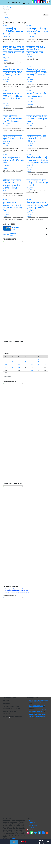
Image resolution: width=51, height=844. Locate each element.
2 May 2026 (6, 213)
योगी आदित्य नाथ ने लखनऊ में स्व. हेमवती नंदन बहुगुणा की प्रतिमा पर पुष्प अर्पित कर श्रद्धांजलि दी (37, 206)
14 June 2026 (6, 143)
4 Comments (6, 83)
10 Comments (6, 147)
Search (4, 12)
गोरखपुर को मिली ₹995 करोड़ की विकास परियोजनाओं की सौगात (35, 49)
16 (45, 364)
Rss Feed (31, 827)
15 (38, 364)
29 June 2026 (6, 123)
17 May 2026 (29, 188)
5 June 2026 (6, 165)
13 (25, 364)
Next (8, 222)
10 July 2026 (6, 104)
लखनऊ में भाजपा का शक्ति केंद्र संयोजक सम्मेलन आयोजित (36, 96)
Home (20, 2)
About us (25, 2)
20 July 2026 (6, 79)
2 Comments (6, 60)
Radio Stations (33, 825)
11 (12, 364)
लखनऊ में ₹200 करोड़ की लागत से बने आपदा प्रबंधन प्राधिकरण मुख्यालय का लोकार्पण (13, 73)
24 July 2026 (29, 54)
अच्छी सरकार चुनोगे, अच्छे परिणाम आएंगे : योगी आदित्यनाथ (36, 138)
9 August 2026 (30, 36)
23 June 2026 (30, 123)
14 (32, 364)
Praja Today (6, 38)
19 (19, 367)
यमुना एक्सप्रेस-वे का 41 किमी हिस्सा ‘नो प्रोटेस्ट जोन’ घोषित (13, 160)
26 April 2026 (29, 213)
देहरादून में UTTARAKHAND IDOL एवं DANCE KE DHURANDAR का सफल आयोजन (37, 716)
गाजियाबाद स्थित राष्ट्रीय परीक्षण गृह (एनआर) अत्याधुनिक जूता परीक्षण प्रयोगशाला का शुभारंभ (12, 184)
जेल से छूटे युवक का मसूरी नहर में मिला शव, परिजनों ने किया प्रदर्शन (13, 138)
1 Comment (29, 83)
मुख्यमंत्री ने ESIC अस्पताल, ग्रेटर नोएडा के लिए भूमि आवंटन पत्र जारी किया (12, 206)
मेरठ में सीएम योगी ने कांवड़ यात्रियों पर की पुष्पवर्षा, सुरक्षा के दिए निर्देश (37, 31)
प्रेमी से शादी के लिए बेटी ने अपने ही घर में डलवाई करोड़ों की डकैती (37, 183)
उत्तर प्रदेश (5, 25)
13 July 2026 (29, 79)
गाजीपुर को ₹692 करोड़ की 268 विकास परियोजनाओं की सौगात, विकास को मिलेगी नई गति (13, 51)
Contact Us (32, 822)
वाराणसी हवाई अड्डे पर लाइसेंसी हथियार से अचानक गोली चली (13, 31)
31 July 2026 (6, 57)
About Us (31, 820)
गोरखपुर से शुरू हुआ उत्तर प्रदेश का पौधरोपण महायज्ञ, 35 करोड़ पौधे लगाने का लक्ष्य (36, 73)
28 (32, 370)
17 (6, 367)
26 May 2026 (29, 168)
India (14, 229)
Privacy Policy (33, 824)
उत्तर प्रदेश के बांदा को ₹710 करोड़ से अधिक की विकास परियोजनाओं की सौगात (12, 97)
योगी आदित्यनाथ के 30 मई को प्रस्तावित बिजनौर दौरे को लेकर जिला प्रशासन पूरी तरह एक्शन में (37, 161)
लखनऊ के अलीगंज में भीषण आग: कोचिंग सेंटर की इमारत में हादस (36, 118)
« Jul (24, 379)
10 (6, 364)
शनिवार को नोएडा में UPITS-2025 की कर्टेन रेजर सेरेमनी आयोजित (12, 118)
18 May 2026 (6, 190)
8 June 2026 (29, 143)
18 (12, 367)
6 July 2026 (29, 101)
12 (6, 222)
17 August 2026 (6, 36)
